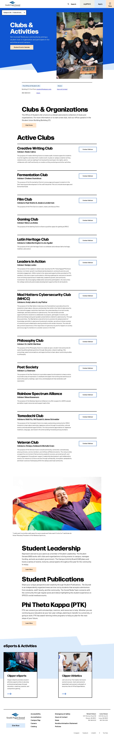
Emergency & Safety (62, 714)
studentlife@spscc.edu (44, 89)
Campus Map (35, 720)
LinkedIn (93, 733)
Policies (58, 726)
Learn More (29, 569)
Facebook (85, 733)
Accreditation (36, 717)
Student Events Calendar (22, 47)
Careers (34, 723)
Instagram (76, 733)
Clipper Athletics (72, 675)
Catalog (34, 726)
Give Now (15, 725)
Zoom (38, 93)
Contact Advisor (88, 149)
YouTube (105, 733)
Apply (100, 4)
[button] (14, 12)
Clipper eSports (16, 675)
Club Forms (29, 125)
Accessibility (35, 714)
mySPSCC (87, 4)
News (57, 720)
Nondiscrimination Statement (66, 723)
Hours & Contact (62, 89)
